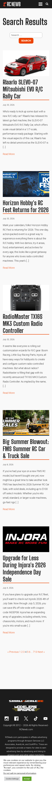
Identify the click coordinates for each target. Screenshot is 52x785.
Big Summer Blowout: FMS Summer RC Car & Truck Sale (26, 448)
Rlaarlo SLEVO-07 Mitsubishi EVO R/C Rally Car (23, 89)
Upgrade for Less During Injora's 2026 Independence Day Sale (24, 569)
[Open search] (47, 4)
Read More (9, 154)
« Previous (13, 651)
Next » (41, 651)
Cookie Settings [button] (12, 779)
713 (35, 651)
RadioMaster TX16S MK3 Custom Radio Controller (23, 323)
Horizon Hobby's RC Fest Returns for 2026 (26, 206)
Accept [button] (27, 779)
